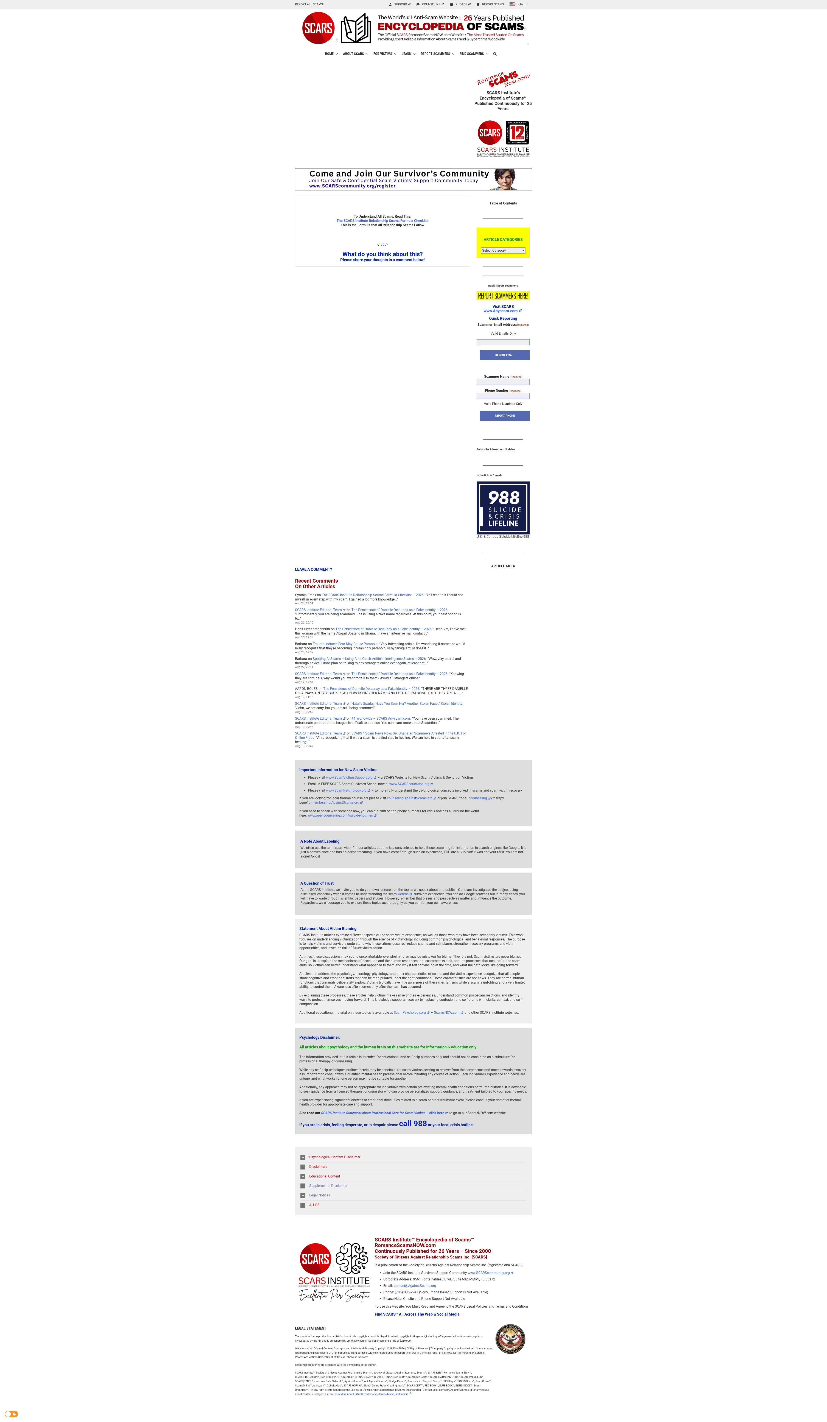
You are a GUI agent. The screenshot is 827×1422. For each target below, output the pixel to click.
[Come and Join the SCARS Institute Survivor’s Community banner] (413, 170)
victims (403, 894)
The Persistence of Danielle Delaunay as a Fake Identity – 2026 (399, 610)
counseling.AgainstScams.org (409, 798)
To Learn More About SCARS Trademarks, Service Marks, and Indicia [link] (369, 1394)
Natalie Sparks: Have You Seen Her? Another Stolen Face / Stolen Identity (406, 704)
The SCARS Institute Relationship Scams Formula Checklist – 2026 (373, 595)
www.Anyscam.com (501, 311)
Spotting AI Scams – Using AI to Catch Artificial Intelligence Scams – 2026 (369, 659)
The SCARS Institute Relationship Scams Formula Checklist (382, 221)
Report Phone (505, 416)
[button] (495, 53)
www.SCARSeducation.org (409, 784)
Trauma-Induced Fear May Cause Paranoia (345, 644)
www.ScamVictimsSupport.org (349, 777)
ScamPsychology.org (410, 1012)
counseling (478, 798)
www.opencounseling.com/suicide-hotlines (340, 815)
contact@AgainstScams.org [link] (415, 1286)
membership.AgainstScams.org (335, 802)
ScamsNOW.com (447, 1012)
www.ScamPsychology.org (346, 790)
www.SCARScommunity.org (489, 1273)
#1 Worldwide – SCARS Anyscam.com (380, 718)
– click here (382, 1113)
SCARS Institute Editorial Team (318, 610)
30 (382, 244)
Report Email (504, 355)
